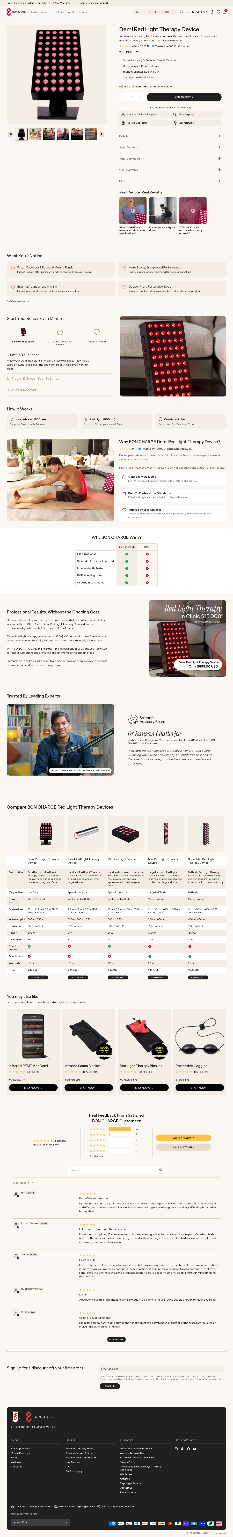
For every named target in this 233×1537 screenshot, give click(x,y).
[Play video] (133, 210)
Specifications (128, 147)
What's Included (129, 158)
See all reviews (97, 1156)
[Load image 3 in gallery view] (77, 134)
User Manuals (72, 1462)
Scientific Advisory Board (79, 1448)
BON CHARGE (201, 1533)
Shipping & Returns (130, 1483)
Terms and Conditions (214, 1379)
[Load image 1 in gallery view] (21, 134)
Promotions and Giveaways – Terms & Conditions (141, 1468)
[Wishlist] (218, 12)
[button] (38, 12)
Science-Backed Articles (79, 1453)
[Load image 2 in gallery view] (35, 134)
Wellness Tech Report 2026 (80, 1457)
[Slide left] (10, 134)
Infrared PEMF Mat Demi (28, 1066)
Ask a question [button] (182, 1147)
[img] (149, 1193)
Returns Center (128, 1492)
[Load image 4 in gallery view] (91, 134)
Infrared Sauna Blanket (82, 1066)
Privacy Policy (193, 1379)
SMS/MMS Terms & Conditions (137, 1457)
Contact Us (126, 1487)
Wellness (16, 1462)
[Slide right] (102, 134)
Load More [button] (116, 1339)
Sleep (14, 1457)
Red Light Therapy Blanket (141, 1066)
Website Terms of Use (132, 1453)
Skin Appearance (20, 1448)
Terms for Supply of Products (136, 1448)
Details (123, 136)
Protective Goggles (191, 1066)
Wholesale (126, 1474)
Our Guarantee (129, 169)
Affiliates (125, 1478)
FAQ (122, 181)
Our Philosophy (73, 1471)
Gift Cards (16, 1466)
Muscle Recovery (20, 1453)
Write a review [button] (182, 1138)
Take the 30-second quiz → (155, 11)
